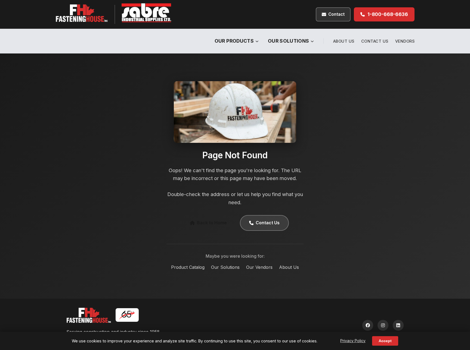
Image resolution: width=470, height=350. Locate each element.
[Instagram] (383, 325)
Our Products (234, 41)
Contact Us (374, 41)
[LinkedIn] (398, 325)
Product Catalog (188, 267)
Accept (385, 341)
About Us (343, 41)
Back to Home (212, 222)
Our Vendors (259, 267)
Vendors (405, 41)
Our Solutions (288, 41)
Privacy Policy (353, 341)
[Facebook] (367, 325)
